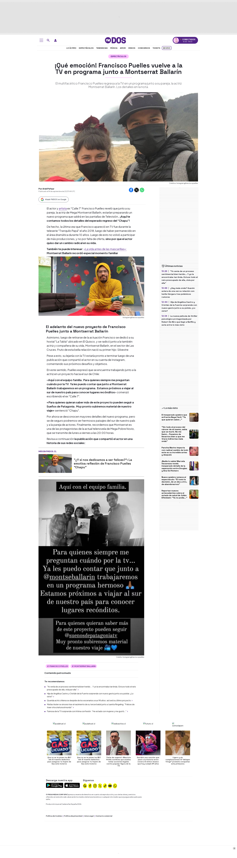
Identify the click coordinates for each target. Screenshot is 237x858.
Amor (123, 48)
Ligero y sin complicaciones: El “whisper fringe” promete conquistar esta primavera (178, 760)
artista (63, 208)
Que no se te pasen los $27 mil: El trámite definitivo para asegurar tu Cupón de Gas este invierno (59, 760)
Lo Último (71, 48)
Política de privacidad (73, 816)
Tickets (156, 48)
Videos (131, 48)
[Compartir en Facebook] (131, 190)
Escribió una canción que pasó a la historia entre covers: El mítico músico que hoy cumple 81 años (148, 760)
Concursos (144, 48)
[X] (100, 785)
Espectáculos (86, 48)
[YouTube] (110, 785)
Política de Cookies (54, 816)
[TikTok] (105, 785)
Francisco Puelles (58, 666)
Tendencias (102, 48)
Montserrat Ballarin (85, 666)
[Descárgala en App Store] (72, 785)
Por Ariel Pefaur (46, 188)
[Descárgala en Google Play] (54, 785)
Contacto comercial (104, 816)
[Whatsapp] (115, 785)
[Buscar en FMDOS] (48, 40)
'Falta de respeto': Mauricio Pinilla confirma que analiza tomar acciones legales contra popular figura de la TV (118, 761)
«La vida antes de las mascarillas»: (105, 249)
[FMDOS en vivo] (176, 40)
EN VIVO (166, 48)
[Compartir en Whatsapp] (142, 190)
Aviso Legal (89, 816)
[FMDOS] (115, 40)
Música (113, 48)
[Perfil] (55, 40)
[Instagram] (95, 785)
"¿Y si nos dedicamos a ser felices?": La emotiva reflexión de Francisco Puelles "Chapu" (103, 463)
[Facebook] (90, 785)
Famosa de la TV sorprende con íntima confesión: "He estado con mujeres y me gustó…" (86, 711)
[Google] (85, 785)
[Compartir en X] (136, 190)
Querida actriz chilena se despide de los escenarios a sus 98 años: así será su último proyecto (89, 700)
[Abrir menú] (41, 40)
